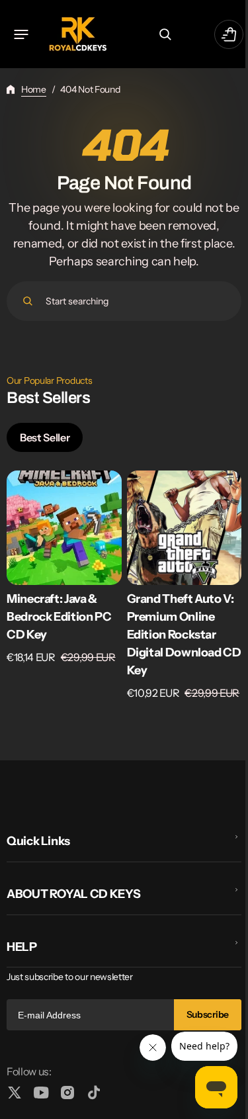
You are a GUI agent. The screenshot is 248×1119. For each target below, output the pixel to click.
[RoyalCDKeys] (77, 34)
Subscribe (198, 1014)
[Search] (28, 301)
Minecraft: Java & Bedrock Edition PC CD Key (59, 617)
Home (33, 89)
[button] (21, 34)
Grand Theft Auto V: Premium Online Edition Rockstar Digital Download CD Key (184, 635)
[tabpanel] (119, 589)
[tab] (44, 437)
